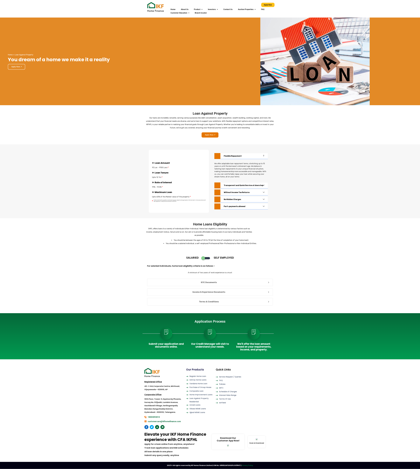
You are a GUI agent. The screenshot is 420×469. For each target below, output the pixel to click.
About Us (184, 9)
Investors (212, 9)
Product (197, 9)
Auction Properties (246, 9)
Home (173, 9)
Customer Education (179, 13)
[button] (198, 9)
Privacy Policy (247, 465)
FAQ (262, 9)
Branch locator (201, 13)
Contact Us (228, 9)
